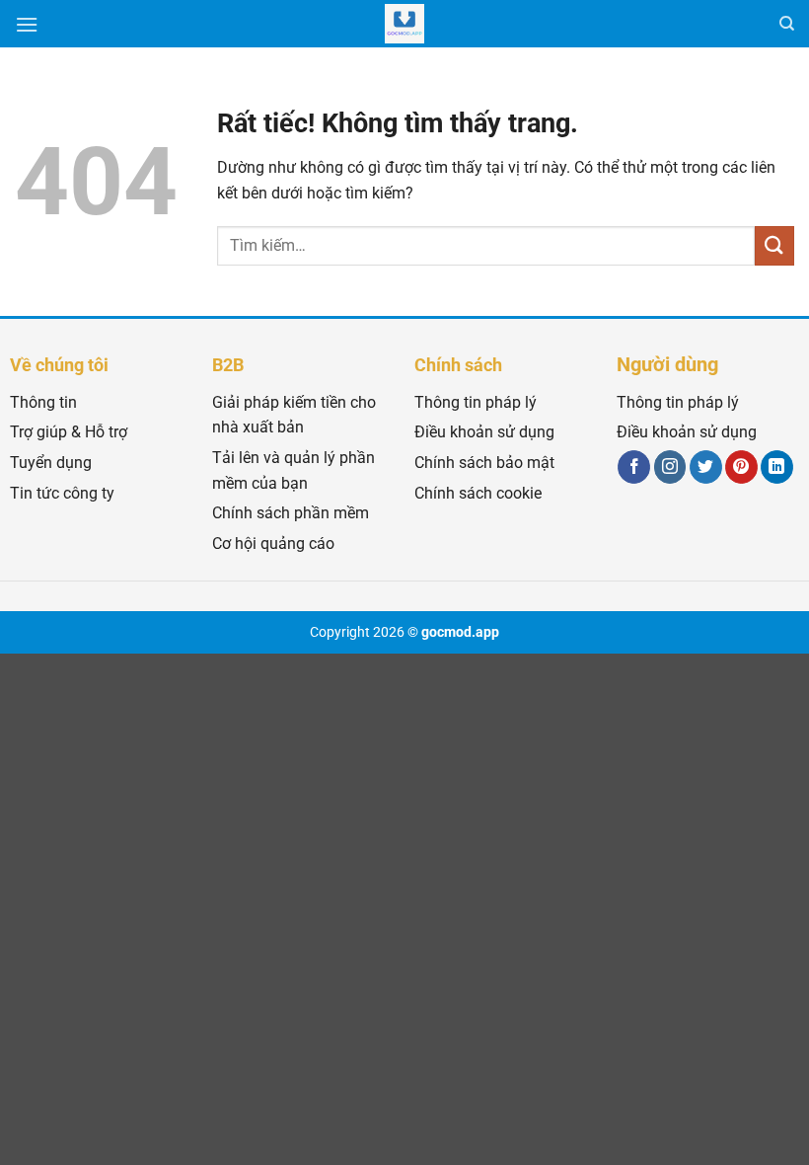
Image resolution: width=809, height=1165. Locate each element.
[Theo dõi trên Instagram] (670, 467)
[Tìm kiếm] (786, 23)
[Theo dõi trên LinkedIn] (777, 467)
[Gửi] (774, 245)
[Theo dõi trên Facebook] (634, 467)
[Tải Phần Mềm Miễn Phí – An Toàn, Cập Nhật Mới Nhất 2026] (404, 23)
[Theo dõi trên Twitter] (706, 467)
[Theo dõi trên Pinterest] (741, 467)
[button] (26, 24)
